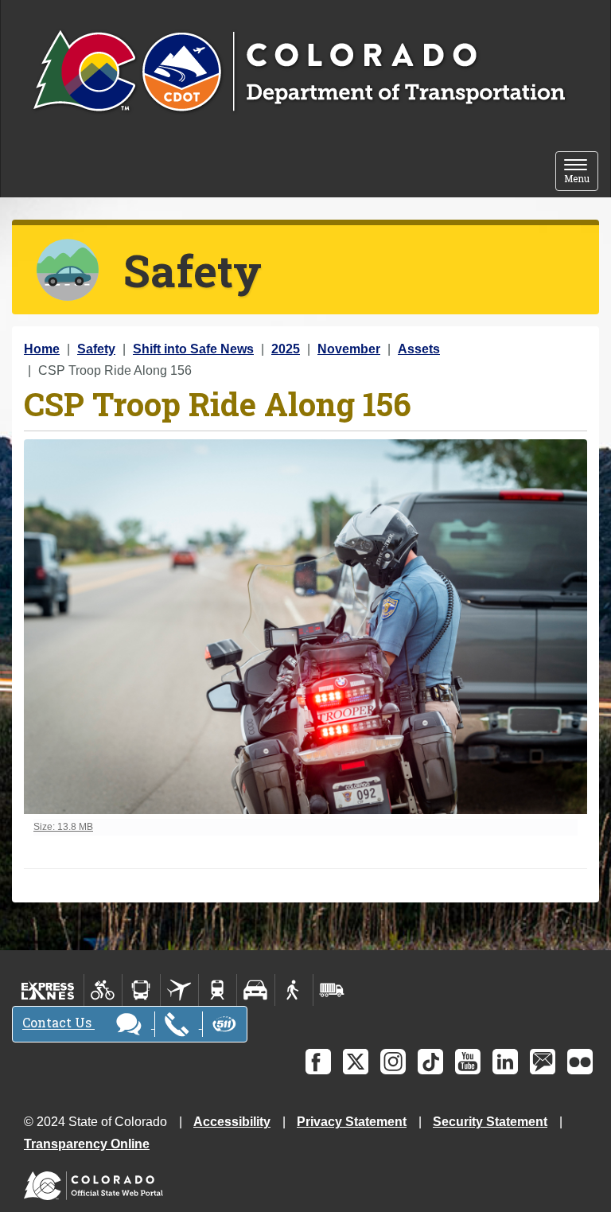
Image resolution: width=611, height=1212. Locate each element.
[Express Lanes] (48, 990)
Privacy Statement (352, 1121)
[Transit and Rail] (141, 990)
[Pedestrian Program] (293, 990)
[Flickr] (580, 1061)
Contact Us (58, 1023)
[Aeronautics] (179, 990)
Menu (581, 172)
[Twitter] (356, 1061)
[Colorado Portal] (96, 1182)
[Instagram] (393, 1061)
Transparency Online (87, 1144)
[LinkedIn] (505, 1061)
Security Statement (490, 1121)
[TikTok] (430, 1061)
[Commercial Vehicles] (332, 990)
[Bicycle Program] (103, 990)
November (348, 349)
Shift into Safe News (193, 349)
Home (42, 349)
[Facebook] (318, 1061)
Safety (96, 349)
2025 (285, 349)
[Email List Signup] (542, 1061)
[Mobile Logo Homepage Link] (299, 72)
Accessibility (231, 1121)
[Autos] (255, 990)
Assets (419, 349)
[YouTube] (468, 1061)
